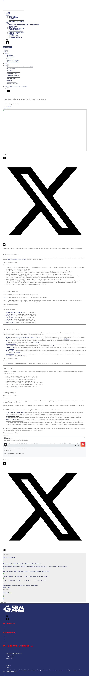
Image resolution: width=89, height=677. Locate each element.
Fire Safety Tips (13, 33)
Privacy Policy (9, 636)
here (16, 388)
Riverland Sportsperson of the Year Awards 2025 (24, 25)
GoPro (9, 363)
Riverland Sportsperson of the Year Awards (16, 86)
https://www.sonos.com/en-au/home (17, 259)
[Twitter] (44, 242)
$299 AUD (66, 339)
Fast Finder (12, 27)
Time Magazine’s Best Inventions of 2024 (27, 337)
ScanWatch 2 (9, 319)
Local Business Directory (16, 28)
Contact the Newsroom (16, 20)
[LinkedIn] (4, 245)
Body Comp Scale (10, 322)
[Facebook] (7, 43)
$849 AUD (23, 355)
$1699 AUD (36, 342)
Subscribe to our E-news (16, 21)
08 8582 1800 (15, 665)
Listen (8, 12)
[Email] (6, 245)
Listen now (6, 47)
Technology (8, 106)
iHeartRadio (8, 675)
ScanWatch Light (10, 321)
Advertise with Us (14, 36)
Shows (8, 14)
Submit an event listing (16, 31)
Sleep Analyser (10, 317)
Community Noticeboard (16, 32)
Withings (5, 297)
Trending (11, 18)
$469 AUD (11, 349)
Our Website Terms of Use (13, 641)
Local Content (9, 642)
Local (8, 23)
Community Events (14, 30)
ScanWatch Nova (10, 314)
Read (7, 15)
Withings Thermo (10, 316)
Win (7, 22)
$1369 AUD (18, 352)
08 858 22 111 (13, 667)
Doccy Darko (7, 108)
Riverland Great (14, 26)
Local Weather (13, 17)
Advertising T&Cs (10, 639)
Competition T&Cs (10, 637)
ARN (7, 673)
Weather (11, 34)
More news (6, 587)
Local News (12, 16)
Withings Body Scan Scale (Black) (14, 312)
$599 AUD (51, 345)
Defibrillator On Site (15, 37)
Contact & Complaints (11, 626)
